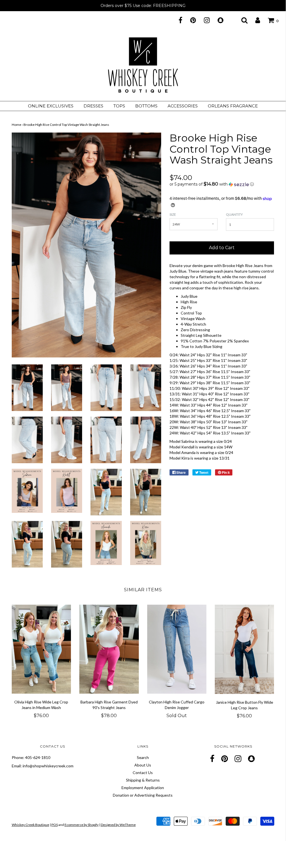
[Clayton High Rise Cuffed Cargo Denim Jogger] (177, 649)
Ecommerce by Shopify (82, 825)
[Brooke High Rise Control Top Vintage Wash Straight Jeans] (27, 387)
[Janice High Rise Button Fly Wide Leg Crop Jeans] (244, 649)
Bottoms (146, 106)
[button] (222, 184)
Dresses (93, 106)
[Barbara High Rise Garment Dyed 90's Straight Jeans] (109, 649)
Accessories (183, 106)
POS (54, 825)
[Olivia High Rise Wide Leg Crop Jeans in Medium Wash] (41, 649)
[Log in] (254, 20)
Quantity (234, 214)
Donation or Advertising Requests (143, 795)
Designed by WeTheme (118, 825)
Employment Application (142, 787)
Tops (119, 106)
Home (16, 124)
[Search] (240, 20)
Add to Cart (222, 247)
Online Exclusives (50, 106)
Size (173, 214)
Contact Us (143, 772)
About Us (142, 765)
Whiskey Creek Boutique (30, 825)
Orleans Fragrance (233, 106)
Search (143, 757)
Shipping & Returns (143, 780)
